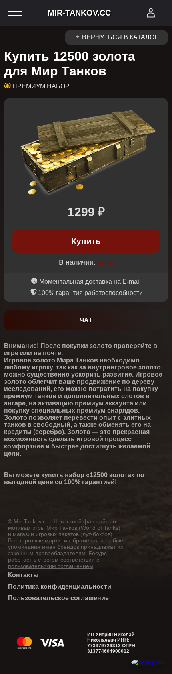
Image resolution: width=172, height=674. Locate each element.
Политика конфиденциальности (59, 586)
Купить (86, 241)
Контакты (23, 575)
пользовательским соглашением (50, 566)
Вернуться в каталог (120, 37)
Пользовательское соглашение (58, 598)
